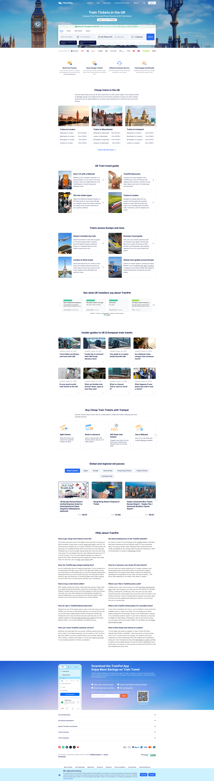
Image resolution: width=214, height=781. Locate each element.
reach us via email (98, 637)
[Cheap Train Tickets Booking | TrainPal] (65, 3)
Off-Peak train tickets (116, 435)
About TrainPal (68, 767)
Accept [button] (152, 774)
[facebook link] (67, 747)
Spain (145, 266)
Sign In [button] (152, 3)
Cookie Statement (68, 778)
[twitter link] (70, 747)
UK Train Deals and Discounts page (82, 618)
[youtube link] (78, 747)
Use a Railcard (141, 434)
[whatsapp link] (63, 747)
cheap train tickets (90, 544)
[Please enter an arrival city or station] (87, 37)
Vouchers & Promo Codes (122, 3)
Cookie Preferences (144, 767)
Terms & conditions (119, 767)
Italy (141, 266)
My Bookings (107, 3)
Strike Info (109, 767)
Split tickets (65, 434)
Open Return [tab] (78, 31)
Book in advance (92, 434)
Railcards (90, 3)
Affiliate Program (95, 754)
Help (98, 3)
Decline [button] (143, 774)
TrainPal (139, 542)
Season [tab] (88, 31)
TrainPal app (132, 551)
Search (150, 37)
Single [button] (61, 31)
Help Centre (90, 767)
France (127, 268)
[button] (136, 3)
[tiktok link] (74, 747)
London (129, 631)
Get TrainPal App (80, 767)
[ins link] (59, 747)
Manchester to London (142, 640)
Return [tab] (69, 31)
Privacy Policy (132, 767)
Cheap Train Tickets (82, 559)
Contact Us (100, 767)
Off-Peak (79, 97)
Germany (151, 266)
